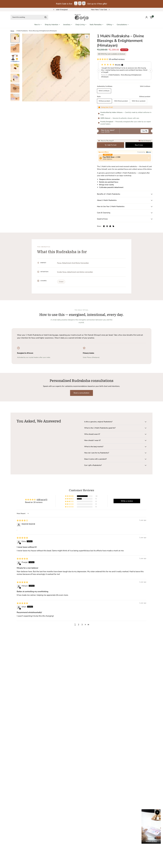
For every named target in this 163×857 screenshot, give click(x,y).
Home (12, 31)
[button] (103, 59)
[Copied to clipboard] (113, 226)
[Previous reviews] (98, 70)
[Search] (45, 17)
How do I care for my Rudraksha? (96, 453)
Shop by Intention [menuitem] (51, 24)
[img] (22, 520)
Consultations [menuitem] (122, 24)
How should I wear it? (92, 440)
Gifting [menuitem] (109, 24)
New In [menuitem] (37, 24)
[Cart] (150, 17)
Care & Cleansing (103, 213)
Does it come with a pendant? (95, 459)
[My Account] (146, 17)
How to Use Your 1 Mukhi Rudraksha (110, 206)
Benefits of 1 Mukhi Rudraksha (108, 194)
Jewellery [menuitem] (66, 24)
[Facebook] (104, 226)
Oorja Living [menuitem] (80, 24)
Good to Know (102, 219)
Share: (99, 226)
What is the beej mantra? (93, 446)
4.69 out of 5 (42, 499)
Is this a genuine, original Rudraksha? (98, 422)
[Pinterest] (107, 226)
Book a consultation (81, 393)
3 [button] (82, 624)
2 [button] (78, 624)
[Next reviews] (150, 70)
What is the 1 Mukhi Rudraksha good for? (100, 428)
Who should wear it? (92, 434)
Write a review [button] (127, 501)
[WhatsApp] (110, 226)
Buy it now (139, 145)
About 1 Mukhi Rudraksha (107, 200)
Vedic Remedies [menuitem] (96, 24)
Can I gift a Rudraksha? (93, 465)
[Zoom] (86, 36)
